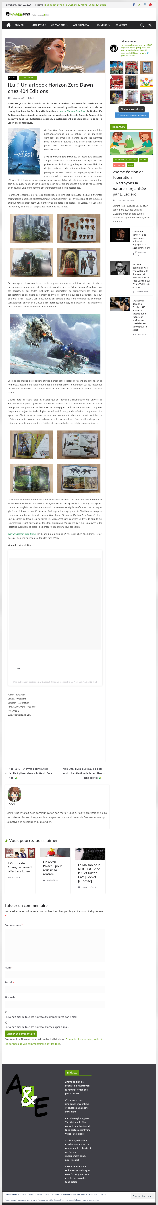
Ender (32, 98)
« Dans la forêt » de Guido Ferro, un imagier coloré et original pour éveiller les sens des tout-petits (77, 1174)
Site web (10, 997)
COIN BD (19, 25)
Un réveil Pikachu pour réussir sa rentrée (52, 868)
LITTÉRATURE (39, 25)
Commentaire (14, 925)
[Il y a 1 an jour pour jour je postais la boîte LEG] (131, 67)
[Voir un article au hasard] (149, 25)
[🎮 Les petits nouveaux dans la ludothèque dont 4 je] (116, 97)
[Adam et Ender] (8, 25)
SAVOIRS (143, 160)
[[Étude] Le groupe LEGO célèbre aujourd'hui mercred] (146, 82)
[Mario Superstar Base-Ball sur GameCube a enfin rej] (146, 67)
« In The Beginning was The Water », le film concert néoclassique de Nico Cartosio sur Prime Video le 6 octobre (75, 3)
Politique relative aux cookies (86, 1200)
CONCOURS (121, 25)
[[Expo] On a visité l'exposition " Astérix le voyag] (116, 67)
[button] (25, 25)
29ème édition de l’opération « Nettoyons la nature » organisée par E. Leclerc (129, 183)
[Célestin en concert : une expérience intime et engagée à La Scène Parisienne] (120, 243)
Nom (9, 967)
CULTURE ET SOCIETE (27, 78)
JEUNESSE (102, 25)
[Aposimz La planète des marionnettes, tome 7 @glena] (131, 97)
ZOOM (130, 165)
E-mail (9, 982)
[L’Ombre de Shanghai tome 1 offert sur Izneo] (20, 850)
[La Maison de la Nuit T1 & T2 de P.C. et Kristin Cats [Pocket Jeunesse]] (90, 850)
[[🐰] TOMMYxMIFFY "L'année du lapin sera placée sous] (116, 82)
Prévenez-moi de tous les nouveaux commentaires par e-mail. (41, 1017)
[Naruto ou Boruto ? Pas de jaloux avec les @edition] (146, 97)
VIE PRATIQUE (58, 25)
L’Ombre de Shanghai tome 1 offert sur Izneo (20, 867)
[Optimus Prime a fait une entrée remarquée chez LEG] (131, 82)
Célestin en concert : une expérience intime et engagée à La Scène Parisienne (141, 239)
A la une (12, 78)
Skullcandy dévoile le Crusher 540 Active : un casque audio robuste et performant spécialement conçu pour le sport (140, 315)
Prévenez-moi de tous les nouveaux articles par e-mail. (37, 1027)
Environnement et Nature (125, 160)
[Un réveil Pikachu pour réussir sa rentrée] (55, 850)
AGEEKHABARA (81, 25)
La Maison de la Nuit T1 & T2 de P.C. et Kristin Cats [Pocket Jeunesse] (89, 873)
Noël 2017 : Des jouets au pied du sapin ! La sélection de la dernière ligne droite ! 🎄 (82, 773)
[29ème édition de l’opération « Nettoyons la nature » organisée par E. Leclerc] (131, 143)
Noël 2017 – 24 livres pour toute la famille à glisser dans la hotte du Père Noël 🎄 (30, 773)
